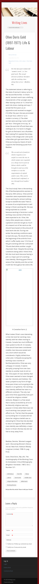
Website (8, 540)
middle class (28, 477)
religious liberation (12, 481)
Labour (9, 477)
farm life (19, 474)
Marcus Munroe (12, 55)
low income (18, 477)
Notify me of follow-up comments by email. (20, 544)
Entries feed (7, 567)
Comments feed (8, 571)
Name (9, 530)
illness (27, 474)
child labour (10, 474)
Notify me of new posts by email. (17, 547)
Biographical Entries (14, 61)
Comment (9, 514)
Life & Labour (22, 61)
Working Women (11, 485)
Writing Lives (19, 22)
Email (9, 535)
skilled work (24, 481)
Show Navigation (30, 19)
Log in (5, 564)
